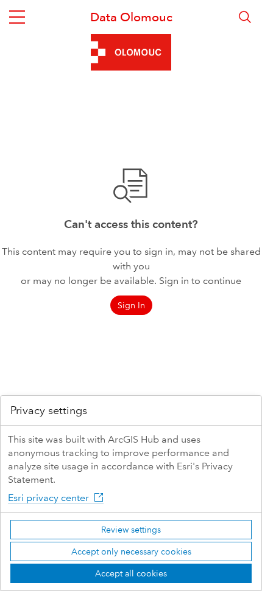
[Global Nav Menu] (17, 17)
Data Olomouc (131, 17)
